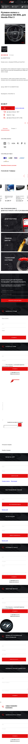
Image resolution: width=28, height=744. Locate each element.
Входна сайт (5, 509)
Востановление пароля (15, 504)
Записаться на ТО (14, 659)
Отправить (14, 337)
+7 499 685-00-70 (15, 417)
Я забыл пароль (6, 481)
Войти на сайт (14, 475)
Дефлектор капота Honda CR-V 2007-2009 (9, 197)
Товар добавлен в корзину (11, 706)
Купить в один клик (19, 108)
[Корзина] (24, 1)
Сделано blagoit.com (6, 439)
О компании (16, 402)
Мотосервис (16, 408)
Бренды (16, 405)
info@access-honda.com (15, 415)
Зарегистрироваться (15, 535)
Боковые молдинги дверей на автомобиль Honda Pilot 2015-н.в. (20, 198)
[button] (24, 176)
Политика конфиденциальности (15, 431)
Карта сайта (15, 400)
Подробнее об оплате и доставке (8, 165)
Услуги (16, 404)
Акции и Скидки (16, 409)
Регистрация (14, 481)
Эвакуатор (16, 406)
